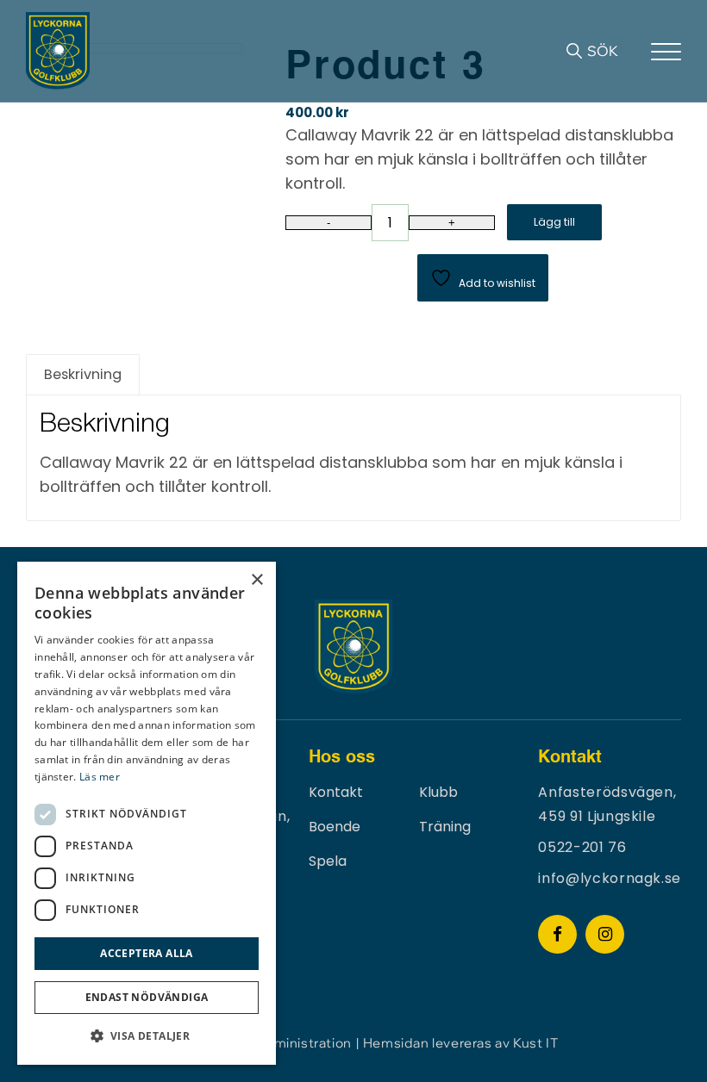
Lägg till (554, 222)
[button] (146, 1036)
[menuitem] (592, 51)
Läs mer (99, 776)
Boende (334, 826)
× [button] (256, 580)
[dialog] (146, 813)
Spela (328, 861)
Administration (303, 1043)
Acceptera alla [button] (146, 953)
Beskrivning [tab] (83, 374)
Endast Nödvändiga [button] (147, 997)
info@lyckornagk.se (609, 878)
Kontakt (336, 792)
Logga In (634, 51)
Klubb (438, 792)
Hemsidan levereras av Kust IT (460, 1043)
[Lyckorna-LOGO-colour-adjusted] (58, 51)
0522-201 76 (582, 847)
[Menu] (666, 51)
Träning (445, 826)
